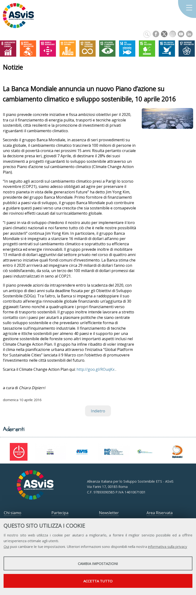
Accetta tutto (98, 581)
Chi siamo (12, 512)
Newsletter (109, 512)
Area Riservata (160, 512)
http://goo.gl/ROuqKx (95, 369)
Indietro (98, 411)
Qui (6, 546)
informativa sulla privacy (167, 546)
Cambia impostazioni (98, 563)
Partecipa (59, 512)
